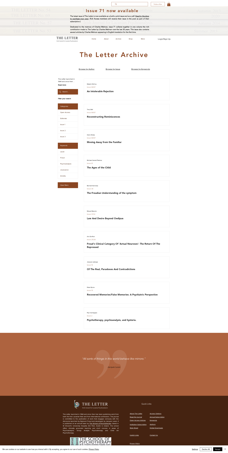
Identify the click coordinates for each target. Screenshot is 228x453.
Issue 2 (89, 316)
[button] (169, 4)
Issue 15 (90, 290)
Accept (217, 449)
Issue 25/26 (91, 239)
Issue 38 (90, 189)
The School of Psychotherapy (100, 423)
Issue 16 (90, 265)
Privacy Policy (94, 449)
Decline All (206, 449)
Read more (62, 85)
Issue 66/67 (91, 87)
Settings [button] (195, 449)
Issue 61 (90, 163)
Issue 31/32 (91, 214)
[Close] (225, 449)
